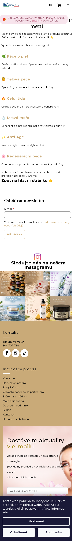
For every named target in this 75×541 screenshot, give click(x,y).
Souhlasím (54, 532)
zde (5, 512)
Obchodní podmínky (16, 405)
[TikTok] (24, 353)
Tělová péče (18, 79)
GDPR (7, 410)
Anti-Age (15, 137)
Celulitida (16, 98)
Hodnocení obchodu (16, 419)
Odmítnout (18, 532)
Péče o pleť (17, 56)
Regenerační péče (24, 156)
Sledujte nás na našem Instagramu (38, 265)
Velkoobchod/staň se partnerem (23, 392)
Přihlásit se (14, 234)
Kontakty (8, 414)
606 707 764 (11, 345)
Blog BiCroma (12, 387)
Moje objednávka (14, 401)
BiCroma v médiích (15, 396)
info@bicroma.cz (13, 342)
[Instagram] (16, 353)
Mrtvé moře (18, 118)
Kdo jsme (9, 378)
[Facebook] (7, 353)
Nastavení (36, 521)
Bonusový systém (14, 383)
